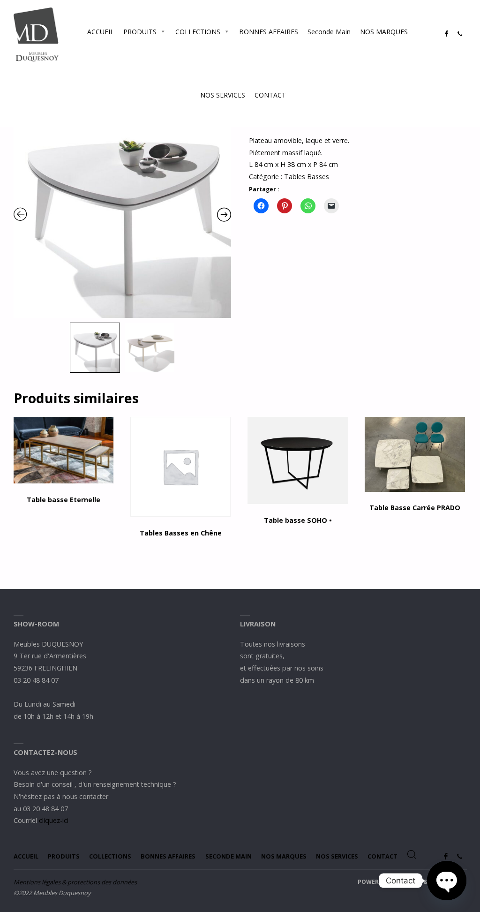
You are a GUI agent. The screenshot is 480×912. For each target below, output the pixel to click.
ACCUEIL (100, 31)
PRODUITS (140, 31)
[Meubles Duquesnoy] (36, 33)
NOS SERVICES (222, 94)
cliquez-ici (53, 820)
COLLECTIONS (197, 31)
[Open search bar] (300, 94)
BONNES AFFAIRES (268, 31)
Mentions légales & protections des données (75, 882)
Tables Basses (306, 176)
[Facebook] (446, 34)
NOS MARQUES (384, 31)
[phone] (460, 34)
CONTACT (270, 94)
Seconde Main (329, 31)
